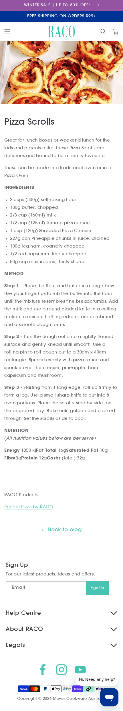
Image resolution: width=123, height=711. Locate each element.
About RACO (24, 629)
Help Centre (23, 613)
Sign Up (97, 588)
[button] (7, 31)
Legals (15, 645)
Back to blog (65, 530)
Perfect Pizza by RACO (28, 507)
